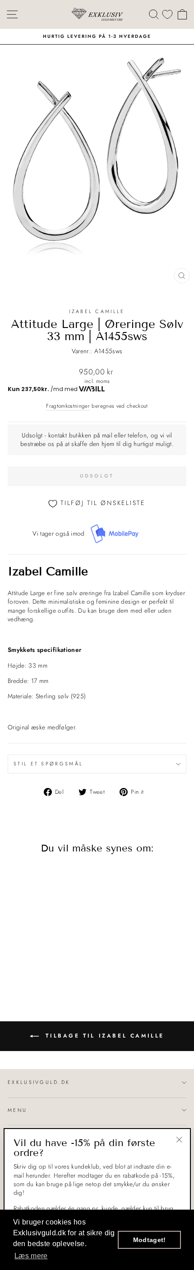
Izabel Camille (97, 311)
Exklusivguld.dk (39, 1082)
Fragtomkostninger (68, 406)
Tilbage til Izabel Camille (103, 1035)
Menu (17, 1110)
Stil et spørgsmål (48, 763)
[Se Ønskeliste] (167, 14)
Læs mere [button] (31, 1256)
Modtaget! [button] (149, 1239)
